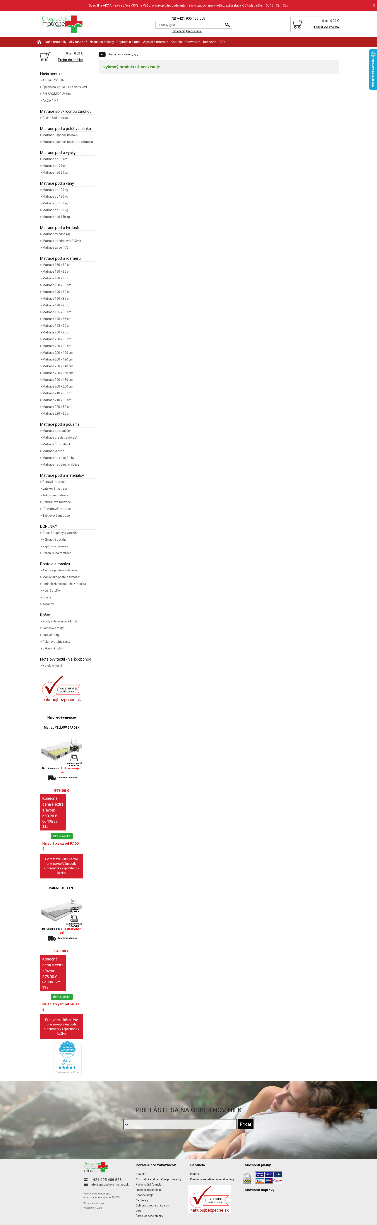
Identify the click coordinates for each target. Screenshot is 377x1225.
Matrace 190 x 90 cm (57, 305)
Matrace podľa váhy (57, 183)
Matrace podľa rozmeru (60, 258)
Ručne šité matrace (56, 118)
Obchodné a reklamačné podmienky (158, 1179)
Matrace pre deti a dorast (60, 437)
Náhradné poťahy (54, 539)
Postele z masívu (55, 564)
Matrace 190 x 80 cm (57, 292)
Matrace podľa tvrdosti (59, 227)
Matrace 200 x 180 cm (58, 379)
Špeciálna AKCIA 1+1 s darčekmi (65, 87)
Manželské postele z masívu (62, 577)
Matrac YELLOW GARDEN (62, 727)
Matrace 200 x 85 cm (57, 339)
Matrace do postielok (57, 430)
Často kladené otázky (149, 1216)
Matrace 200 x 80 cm (57, 332)
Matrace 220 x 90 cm (57, 413)
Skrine (47, 597)
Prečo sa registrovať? (149, 1189)
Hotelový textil (52, 665)
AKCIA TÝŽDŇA (53, 80)
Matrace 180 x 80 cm (57, 278)
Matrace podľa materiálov (62, 475)
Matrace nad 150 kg (56, 217)
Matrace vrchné (53, 451)
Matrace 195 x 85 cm (57, 319)
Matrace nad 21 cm (56, 172)
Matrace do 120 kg (55, 196)
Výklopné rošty (53, 648)
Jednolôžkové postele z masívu (64, 584)
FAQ (222, 42)
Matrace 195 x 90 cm (57, 325)
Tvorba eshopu (93, 1203)
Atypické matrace (155, 42)
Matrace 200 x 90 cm (57, 346)
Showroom (192, 42)
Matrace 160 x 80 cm (57, 265)
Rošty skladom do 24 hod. (60, 621)
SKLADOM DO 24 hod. (57, 94)
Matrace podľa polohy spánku (65, 128)
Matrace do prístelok (57, 444)
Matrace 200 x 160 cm (58, 373)
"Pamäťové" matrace (57, 509)
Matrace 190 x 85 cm (57, 298)
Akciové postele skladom (60, 570)
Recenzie (209, 42)
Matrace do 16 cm (55, 159)
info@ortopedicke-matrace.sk (110, 1184)
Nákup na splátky (102, 42)
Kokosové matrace (55, 495)
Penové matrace (54, 482)
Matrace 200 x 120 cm (58, 359)
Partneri (195, 1174)
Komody (48, 604)
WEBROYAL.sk (92, 1207)
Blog (139, 1210)
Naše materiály (55, 42)
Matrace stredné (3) (56, 234)
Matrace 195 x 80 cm (57, 312)
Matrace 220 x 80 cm (57, 406)
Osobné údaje (144, 1195)
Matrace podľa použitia (59, 424)
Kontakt (176, 42)
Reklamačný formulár (149, 1184)
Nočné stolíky (52, 590)
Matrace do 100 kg (55, 189)
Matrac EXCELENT (61, 888)
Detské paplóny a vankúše (60, 533)
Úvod (135, 54)
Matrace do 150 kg (55, 210)
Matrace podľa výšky (58, 152)
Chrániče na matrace (57, 553)
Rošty (45, 615)
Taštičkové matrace (56, 515)
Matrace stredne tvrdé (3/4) (62, 241)
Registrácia (194, 31)
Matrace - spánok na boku (60, 135)
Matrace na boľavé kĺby (58, 458)
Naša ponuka (51, 74)
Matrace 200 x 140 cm (58, 366)
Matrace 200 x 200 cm (58, 386)
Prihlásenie (178, 31)
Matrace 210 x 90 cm (57, 400)
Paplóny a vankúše (55, 546)
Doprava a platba (129, 42)
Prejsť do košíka (326, 27)
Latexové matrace (55, 488)
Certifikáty (142, 1200)
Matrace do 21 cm (55, 165)
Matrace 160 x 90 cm (57, 271)
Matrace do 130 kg (55, 203)
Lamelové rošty (53, 628)
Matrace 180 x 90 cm (57, 285)
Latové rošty (51, 635)
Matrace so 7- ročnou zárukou (66, 111)
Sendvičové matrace (57, 502)
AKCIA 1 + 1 (50, 100)
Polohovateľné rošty (56, 641)
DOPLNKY (48, 526)
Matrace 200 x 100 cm (58, 352)
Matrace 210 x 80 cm (57, 393)
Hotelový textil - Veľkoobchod (65, 659)
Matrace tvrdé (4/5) (56, 247)
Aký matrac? (78, 42)
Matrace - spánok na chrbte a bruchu (68, 142)
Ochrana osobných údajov (152, 1205)
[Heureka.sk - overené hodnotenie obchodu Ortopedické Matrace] (67, 1075)
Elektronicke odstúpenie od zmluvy (212, 1179)
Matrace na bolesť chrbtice (61, 464)
